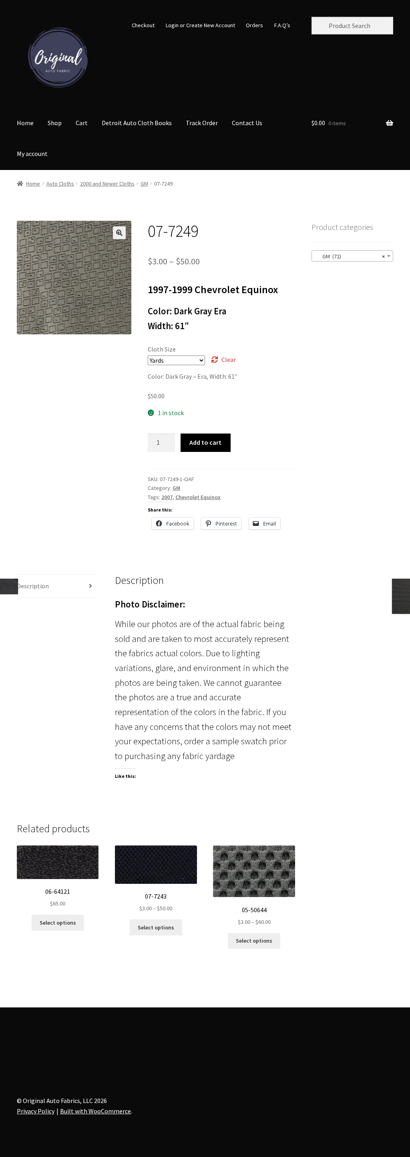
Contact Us (247, 123)
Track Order (202, 123)
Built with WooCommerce (95, 1111)
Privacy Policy (35, 1111)
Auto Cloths (60, 183)
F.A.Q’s (282, 25)
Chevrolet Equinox (198, 497)
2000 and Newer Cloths (107, 183)
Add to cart (205, 442)
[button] (119, 232)
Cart (82, 123)
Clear (228, 360)
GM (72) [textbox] (350, 256)
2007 (167, 497)
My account (32, 154)
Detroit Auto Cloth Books (137, 123)
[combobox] (352, 256)
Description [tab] (33, 586)
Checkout (143, 25)
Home (25, 123)
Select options (58, 922)
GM (144, 183)
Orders (254, 25)
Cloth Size (162, 349)
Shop (55, 123)
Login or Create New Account (200, 25)
